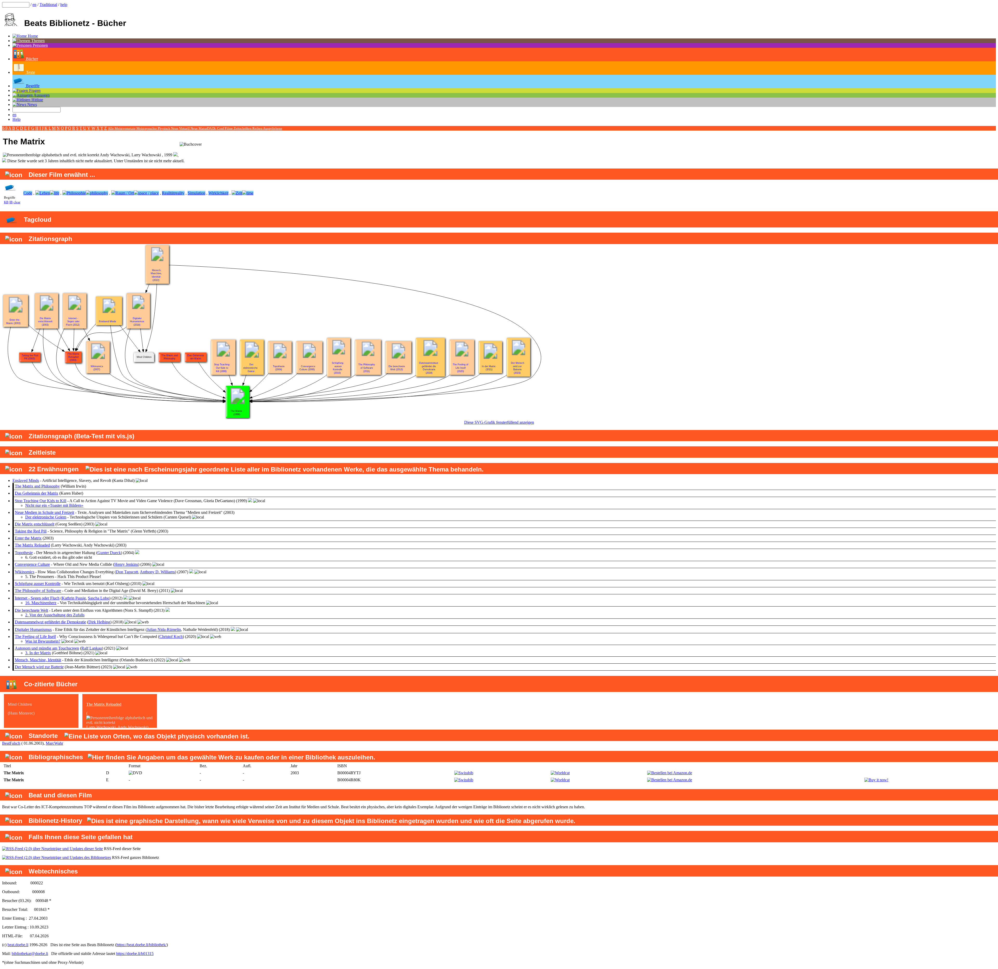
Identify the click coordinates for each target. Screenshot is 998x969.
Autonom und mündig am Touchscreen (47, 648)
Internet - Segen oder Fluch (37, 598)
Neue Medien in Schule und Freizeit (44, 512)
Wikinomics (24, 572)
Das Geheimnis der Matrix (36, 493)
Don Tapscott (127, 572)
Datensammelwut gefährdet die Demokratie (50, 622)
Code (27, 193)
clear (17, 202)
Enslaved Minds (25, 480)
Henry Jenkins (126, 564)
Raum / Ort (124, 193)
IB (11, 202)
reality (179, 193)
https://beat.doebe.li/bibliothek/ (141, 945)
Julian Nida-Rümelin (164, 629)
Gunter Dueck (109, 552)
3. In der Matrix (38, 653)
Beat (6, 743)
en (34, 4)
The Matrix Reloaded (32, 545)
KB (6, 202)
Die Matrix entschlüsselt (34, 524)
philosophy (99, 193)
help (63, 4)
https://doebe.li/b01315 (135, 953)
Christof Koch (171, 636)
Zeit (239, 193)
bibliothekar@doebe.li (30, 953)
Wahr (58, 743)
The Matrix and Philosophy (37, 486)
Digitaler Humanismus (33, 629)
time (249, 193)
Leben (45, 193)
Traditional (48, 4)
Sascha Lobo (98, 598)
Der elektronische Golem (45, 517)
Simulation (196, 193)
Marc (50, 743)
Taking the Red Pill (31, 531)
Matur (203, 128)
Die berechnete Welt (31, 610)
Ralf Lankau (91, 648)
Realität (168, 193)
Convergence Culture (32, 564)
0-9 (5, 128)
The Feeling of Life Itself (35, 636)
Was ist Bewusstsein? (42, 641)
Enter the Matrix (28, 538)
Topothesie (24, 552)
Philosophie (76, 193)
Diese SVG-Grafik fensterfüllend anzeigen (499, 422)
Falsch (15, 743)
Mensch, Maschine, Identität (38, 660)
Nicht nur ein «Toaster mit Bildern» (54, 505)
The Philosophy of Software (38, 590)
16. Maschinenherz (40, 603)
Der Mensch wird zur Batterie (39, 667)
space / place (148, 193)
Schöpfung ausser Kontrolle (38, 583)
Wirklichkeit (218, 193)
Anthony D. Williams (157, 572)
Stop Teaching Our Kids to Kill (40, 501)
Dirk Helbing (99, 622)
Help (16, 119)
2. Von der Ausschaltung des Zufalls (54, 615)
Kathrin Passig (74, 598)
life (56, 193)
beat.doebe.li (18, 945)
